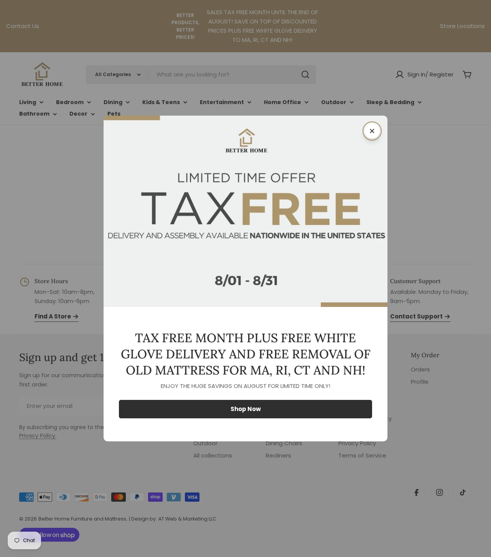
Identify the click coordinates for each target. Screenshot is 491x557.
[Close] (372, 131)
